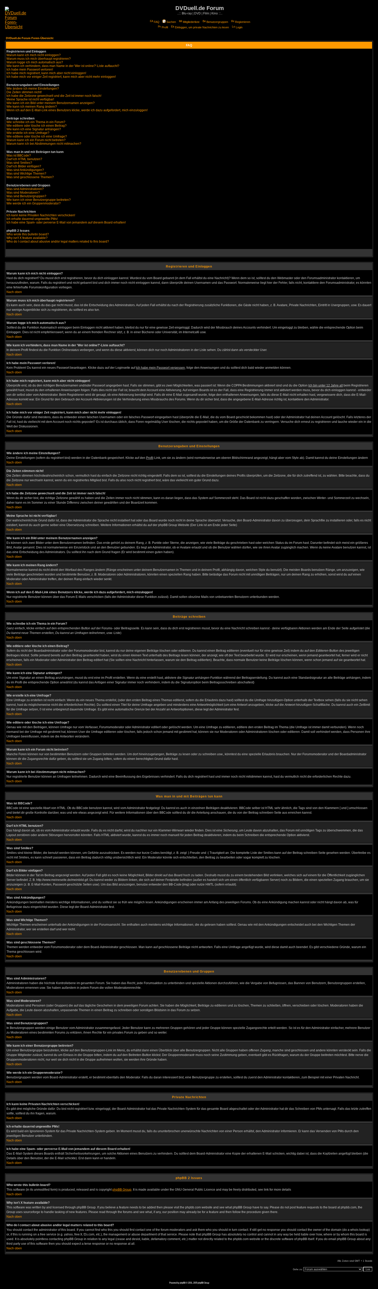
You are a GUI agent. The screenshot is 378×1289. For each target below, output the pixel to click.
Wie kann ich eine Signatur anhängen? (33, 129)
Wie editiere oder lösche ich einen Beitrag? (36, 125)
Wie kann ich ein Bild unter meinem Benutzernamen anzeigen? (50, 103)
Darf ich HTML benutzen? (24, 159)
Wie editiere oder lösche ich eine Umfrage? (36, 136)
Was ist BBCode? (18, 155)
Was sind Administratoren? (25, 189)
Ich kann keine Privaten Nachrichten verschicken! (40, 215)
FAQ (156, 21)
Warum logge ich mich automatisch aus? (34, 62)
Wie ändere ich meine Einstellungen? (32, 88)
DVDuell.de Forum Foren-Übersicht (29, 38)
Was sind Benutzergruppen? (26, 196)
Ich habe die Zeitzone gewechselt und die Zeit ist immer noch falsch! (53, 96)
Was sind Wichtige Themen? (26, 173)
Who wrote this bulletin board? (27, 234)
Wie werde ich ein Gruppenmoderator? (33, 203)
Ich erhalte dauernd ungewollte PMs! (32, 219)
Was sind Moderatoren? (23, 192)
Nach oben (14, 292)
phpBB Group (121, 1189)
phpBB (182, 1283)
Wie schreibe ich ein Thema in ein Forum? (35, 122)
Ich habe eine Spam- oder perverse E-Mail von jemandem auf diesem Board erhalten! (66, 222)
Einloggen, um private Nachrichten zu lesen (202, 27)
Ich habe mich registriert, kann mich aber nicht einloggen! (46, 73)
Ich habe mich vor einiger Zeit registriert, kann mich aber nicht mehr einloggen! (61, 77)
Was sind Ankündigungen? (25, 170)
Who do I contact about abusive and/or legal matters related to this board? (57, 241)
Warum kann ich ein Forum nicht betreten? (36, 140)
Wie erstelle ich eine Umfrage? (27, 133)
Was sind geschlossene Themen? (30, 177)
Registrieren (242, 21)
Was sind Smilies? (19, 163)
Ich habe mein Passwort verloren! (29, 69)
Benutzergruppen (217, 21)
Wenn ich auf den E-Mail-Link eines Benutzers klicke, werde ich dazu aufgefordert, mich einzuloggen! (77, 110)
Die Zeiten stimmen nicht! (24, 92)
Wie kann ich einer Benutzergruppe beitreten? (38, 200)
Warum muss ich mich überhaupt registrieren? (38, 59)
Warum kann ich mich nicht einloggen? (33, 55)
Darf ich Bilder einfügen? (23, 166)
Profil (165, 27)
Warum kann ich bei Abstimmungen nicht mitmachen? (43, 143)
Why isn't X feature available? (27, 238)
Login (239, 27)
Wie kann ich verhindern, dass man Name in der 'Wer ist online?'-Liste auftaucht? (62, 66)
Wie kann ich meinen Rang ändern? (31, 106)
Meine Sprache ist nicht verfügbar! (30, 99)
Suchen (171, 21)
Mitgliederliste (191, 21)
